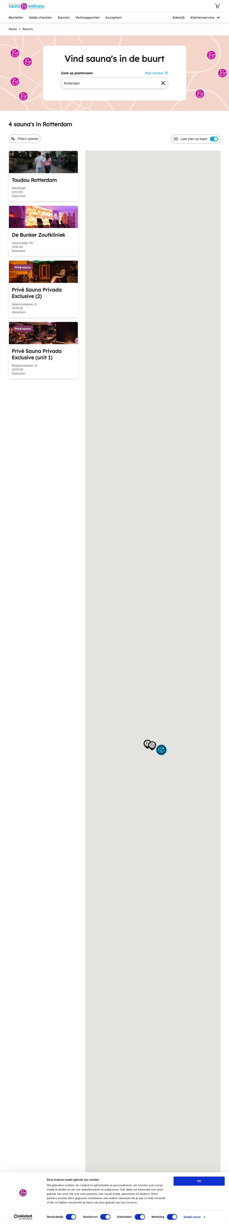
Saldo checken (40, 17)
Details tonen (192, 1216)
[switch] (105, 1217)
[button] (147, 744)
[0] (217, 6)
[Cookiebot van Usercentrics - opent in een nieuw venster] (23, 1217)
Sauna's (64, 17)
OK (199, 1181)
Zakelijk (178, 17)
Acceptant (113, 17)
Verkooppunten (87, 17)
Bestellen (16, 17)
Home (13, 29)
